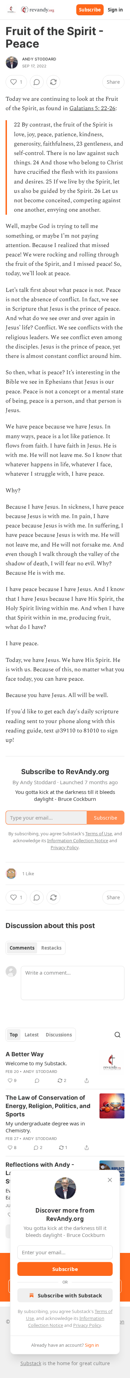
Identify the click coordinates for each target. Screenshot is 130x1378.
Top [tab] (14, 1035)
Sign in (115, 10)
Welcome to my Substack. (36, 1063)
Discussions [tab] (59, 1035)
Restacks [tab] (51, 948)
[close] (109, 1180)
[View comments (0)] (37, 82)
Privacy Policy (87, 1325)
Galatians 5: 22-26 (92, 108)
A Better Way (25, 1054)
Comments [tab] (22, 948)
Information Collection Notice (77, 840)
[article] (65, 1067)
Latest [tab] (32, 1035)
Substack (30, 1363)
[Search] (117, 1035)
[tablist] (36, 948)
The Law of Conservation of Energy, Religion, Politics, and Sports (48, 1106)
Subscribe (90, 10)
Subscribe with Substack (70, 1295)
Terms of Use (98, 833)
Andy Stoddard (39, 59)
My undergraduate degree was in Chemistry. (45, 1127)
